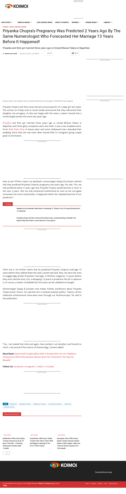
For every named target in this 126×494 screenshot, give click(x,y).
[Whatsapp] (13, 399)
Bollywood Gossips (40, 404)
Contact (93, 483)
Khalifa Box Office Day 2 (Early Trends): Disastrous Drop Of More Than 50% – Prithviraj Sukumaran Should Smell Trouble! (13, 443)
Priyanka (7, 122)
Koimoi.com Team (11, 53)
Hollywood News (44, 22)
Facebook (18, 366)
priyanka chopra (9, 407)
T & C (105, 483)
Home (5, 27)
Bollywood (13, 404)
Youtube (50, 366)
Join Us (49, 53)
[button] (75, 53)
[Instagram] (10, 475)
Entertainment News (55, 404)
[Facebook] (4, 399)
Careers (100, 483)
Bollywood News (18, 27)
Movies (41, 483)
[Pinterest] (13, 475)
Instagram (30, 366)
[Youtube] (20, 475)
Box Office (7, 435)
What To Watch (62, 22)
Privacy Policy (113, 483)
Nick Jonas (67, 404)
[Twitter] (9, 399)
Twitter (40, 366)
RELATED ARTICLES (12, 414)
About (87, 483)
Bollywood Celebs (25, 404)
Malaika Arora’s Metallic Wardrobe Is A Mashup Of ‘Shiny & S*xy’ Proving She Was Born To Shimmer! (48, 210)
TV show (47, 483)
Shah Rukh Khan (17, 129)
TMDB (5, 485)
